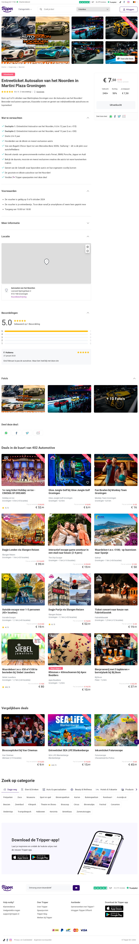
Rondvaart (107, 797)
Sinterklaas (67, 812)
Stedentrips (8, 812)
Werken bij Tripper (44, 917)
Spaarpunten (42, 910)
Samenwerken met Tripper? (82, 907)
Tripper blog (42, 914)
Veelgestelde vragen (11, 910)
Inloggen (130, 9)
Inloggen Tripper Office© (81, 910)
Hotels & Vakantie (108, 789)
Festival (102, 804)
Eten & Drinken (31, 789)
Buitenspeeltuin (91, 797)
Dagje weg (12, 67)
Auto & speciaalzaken (56, 789)
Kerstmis (53, 812)
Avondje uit (121, 797)
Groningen (40, 92)
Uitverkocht (116, 105)
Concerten (115, 804)
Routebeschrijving (18, 297)
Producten (130, 789)
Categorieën (24, 9)
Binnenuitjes (89, 804)
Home (3, 67)
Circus (76, 804)
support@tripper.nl (11, 914)
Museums (31, 797)
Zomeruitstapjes (84, 812)
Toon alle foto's (126, 59)
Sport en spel (45, 797)
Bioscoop (65, 804)
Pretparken (8, 797)
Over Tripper (42, 907)
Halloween (40, 812)
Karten (77, 797)
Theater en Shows (48, 804)
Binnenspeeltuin (63, 797)
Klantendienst (9, 907)
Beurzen (22, 67)
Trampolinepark (24, 812)
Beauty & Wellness (83, 789)
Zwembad (19, 804)
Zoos (20, 797)
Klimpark (32, 804)
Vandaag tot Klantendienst (15, 2)
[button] (5, 60)
